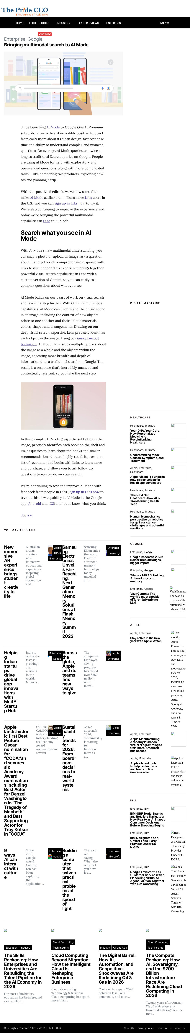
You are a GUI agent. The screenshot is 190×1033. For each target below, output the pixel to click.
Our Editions (34, 34)
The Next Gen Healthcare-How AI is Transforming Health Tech (145, 499)
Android (34, 503)
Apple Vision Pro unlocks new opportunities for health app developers (147, 479)
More (73, 34)
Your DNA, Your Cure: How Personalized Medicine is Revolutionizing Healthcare (145, 436)
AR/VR (57, 553)
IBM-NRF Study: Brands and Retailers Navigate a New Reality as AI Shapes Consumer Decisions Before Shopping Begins (147, 819)
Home (20, 22)
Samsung (114, 553)
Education (11, 947)
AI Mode (53, 127)
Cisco (116, 727)
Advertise (180, 1028)
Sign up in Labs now (83, 492)
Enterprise (114, 22)
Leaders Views (88, 22)
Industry (63, 22)
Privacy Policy (146, 1028)
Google (57, 658)
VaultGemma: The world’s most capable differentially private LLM (145, 598)
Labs (88, 197)
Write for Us (164, 1028)
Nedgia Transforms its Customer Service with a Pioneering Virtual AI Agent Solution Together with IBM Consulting (147, 878)
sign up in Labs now (70, 203)
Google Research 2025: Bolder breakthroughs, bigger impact (146, 560)
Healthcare (136, 425)
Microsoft (114, 856)
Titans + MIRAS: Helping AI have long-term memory (147, 578)
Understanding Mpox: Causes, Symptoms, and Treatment (147, 458)
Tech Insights (39, 22)
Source (26, 515)
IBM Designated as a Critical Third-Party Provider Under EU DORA (144, 842)
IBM (146, 808)
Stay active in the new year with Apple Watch (146, 639)
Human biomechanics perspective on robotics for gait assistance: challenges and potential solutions (147, 522)
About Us (129, 1028)
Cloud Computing (63, 942)
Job (61, 34)
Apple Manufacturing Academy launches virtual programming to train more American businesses (146, 745)
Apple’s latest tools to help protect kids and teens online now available (143, 767)
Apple (57, 547)
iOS (51, 503)
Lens (46, 221)
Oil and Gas (120, 947)
